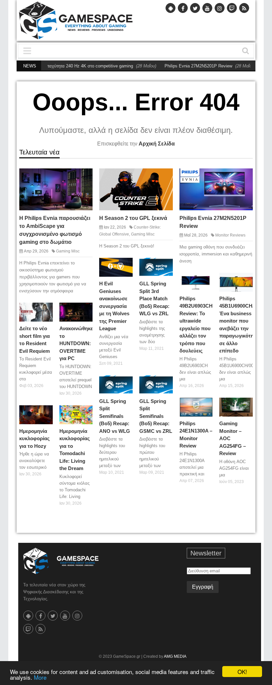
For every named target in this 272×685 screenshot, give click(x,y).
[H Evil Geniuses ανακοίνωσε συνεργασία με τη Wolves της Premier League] (126, 264)
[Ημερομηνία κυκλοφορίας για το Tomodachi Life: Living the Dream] (86, 412)
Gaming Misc (68, 251)
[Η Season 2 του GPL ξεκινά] (164, 177)
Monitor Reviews (230, 235)
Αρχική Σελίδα (157, 144)
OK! (242, 671)
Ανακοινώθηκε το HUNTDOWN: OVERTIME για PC (76, 343)
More (40, 677)
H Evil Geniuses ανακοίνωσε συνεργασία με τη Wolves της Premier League (114, 306)
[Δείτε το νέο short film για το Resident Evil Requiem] (46, 309)
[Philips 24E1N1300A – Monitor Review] (206, 404)
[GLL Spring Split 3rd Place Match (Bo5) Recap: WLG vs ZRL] (166, 264)
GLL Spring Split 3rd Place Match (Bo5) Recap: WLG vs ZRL (154, 298)
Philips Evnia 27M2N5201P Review (187, 65)
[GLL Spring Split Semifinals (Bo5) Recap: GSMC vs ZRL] (166, 382)
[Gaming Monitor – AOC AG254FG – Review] (246, 404)
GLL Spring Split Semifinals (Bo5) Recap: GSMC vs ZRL (155, 416)
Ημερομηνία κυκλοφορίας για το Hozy (34, 438)
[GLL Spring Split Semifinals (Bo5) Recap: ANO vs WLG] (126, 382)
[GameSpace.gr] (61, 561)
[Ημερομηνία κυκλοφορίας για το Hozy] (46, 412)
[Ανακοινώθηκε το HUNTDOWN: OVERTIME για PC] (86, 309)
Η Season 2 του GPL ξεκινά (133, 218)
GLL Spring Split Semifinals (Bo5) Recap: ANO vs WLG (114, 416)
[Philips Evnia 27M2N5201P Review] (244, 177)
